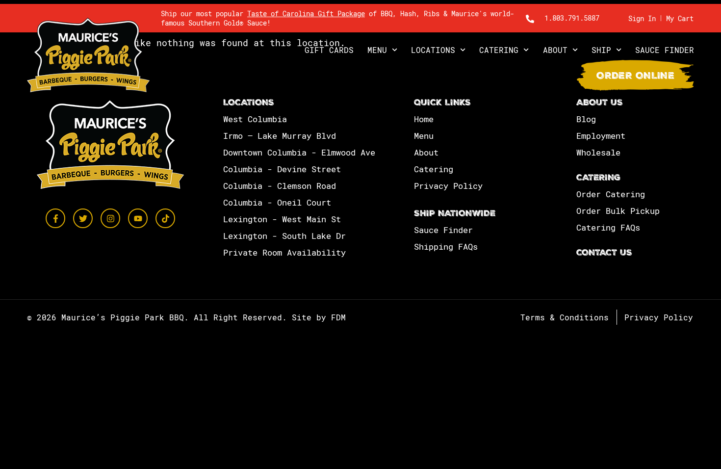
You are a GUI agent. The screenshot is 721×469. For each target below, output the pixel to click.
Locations (433, 50)
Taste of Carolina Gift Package (306, 13)
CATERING (598, 178)
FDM (338, 317)
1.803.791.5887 (571, 18)
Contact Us (604, 253)
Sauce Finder (664, 50)
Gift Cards (329, 50)
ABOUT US (599, 103)
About (555, 50)
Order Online (635, 76)
